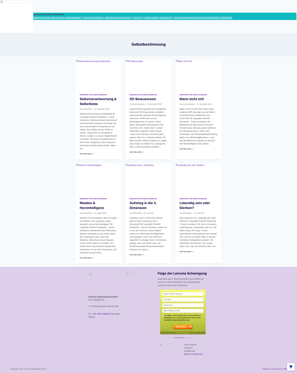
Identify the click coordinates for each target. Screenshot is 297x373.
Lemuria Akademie (72, 18)
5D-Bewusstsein (143, 99)
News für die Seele (42, 18)
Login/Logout (165, 18)
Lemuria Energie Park (92, 18)
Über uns (137, 18)
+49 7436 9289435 (101, 314)
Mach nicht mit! (191, 99)
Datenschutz (277, 369)
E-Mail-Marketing (179, 337)
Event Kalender (57, 18)
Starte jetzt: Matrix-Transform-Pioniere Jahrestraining (196, 18)
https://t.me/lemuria (193, 354)
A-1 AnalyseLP (226, 18)
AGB (285, 369)
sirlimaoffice (87, 109)
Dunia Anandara (139, 104)
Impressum (266, 369)
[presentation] (98, 75)
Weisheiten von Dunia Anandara (93, 95)
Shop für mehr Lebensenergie (117, 18)
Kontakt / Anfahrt (152, 18)
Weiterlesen (87, 154)
